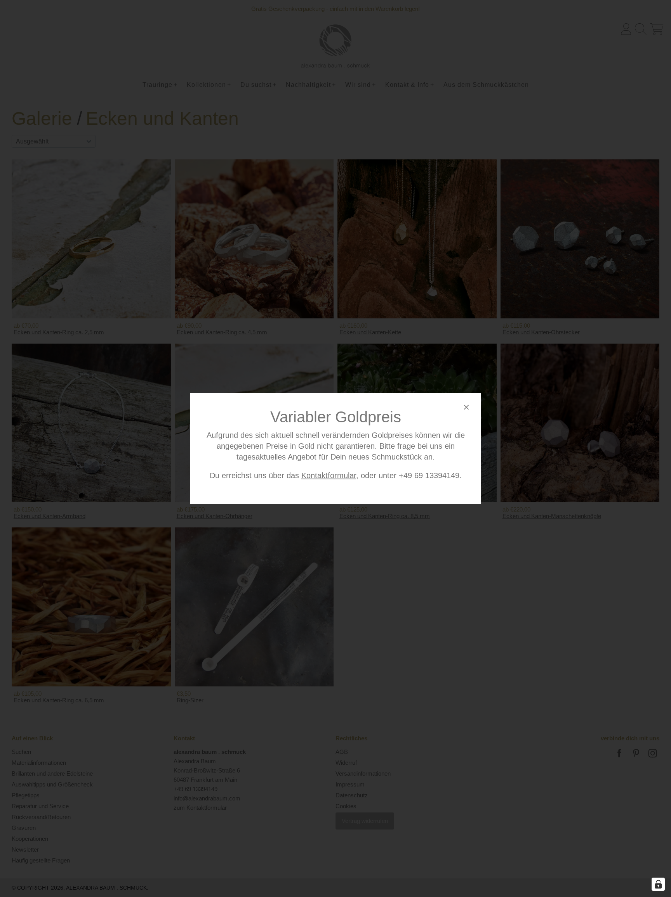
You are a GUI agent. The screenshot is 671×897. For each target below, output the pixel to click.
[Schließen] (466, 408)
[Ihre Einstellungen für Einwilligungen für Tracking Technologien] (658, 884)
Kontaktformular (328, 475)
